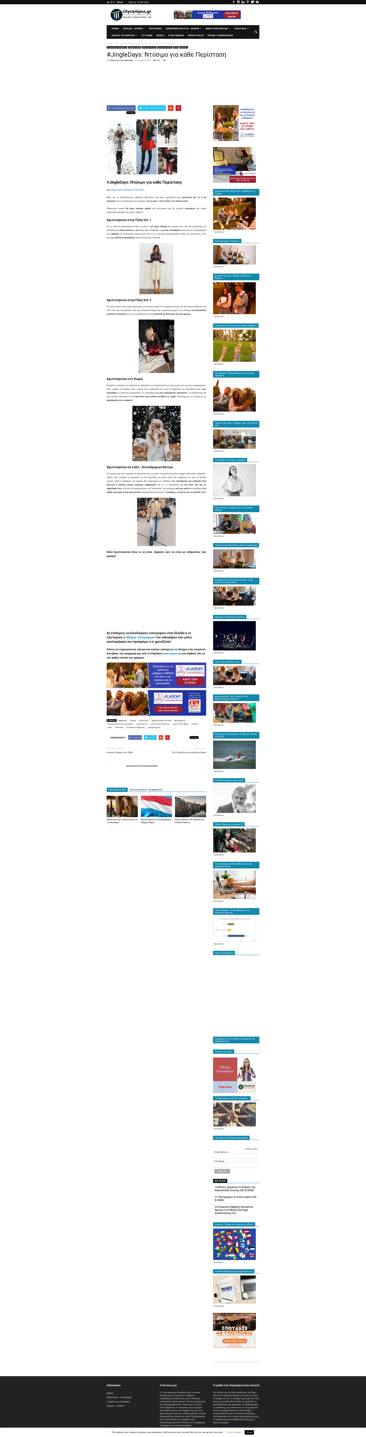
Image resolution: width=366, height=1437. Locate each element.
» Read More (218, 232)
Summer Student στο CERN (120, 752)
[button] (255, 32)
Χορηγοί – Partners (116, 1405)
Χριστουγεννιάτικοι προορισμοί (120, 724)
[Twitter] (252, 2)
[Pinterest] (248, 2)
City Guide (146, 35)
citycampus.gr (172, 653)
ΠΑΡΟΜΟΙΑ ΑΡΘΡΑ (117, 790)
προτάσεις (119, 727)
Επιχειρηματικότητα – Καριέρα (182, 28)
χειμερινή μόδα (154, 727)
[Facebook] (233, 2)
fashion (133, 720)
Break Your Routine (217, 28)
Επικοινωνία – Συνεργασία (119, 1397)
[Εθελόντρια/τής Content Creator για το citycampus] (122, 806)
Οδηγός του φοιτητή (123, 35)
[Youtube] (257, 2)
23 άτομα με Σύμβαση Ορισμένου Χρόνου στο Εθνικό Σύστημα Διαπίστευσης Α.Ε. (234, 1210)
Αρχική (115, 28)
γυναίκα (195, 724)
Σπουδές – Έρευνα (132, 28)
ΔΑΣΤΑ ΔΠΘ (220, 1181)
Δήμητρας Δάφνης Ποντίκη (127, 189)
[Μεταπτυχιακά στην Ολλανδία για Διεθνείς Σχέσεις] (190, 806)
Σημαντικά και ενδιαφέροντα (117, 47)
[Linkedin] (243, 2)
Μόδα (176, 47)
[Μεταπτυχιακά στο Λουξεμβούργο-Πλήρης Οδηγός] (156, 806)
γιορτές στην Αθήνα (180, 724)
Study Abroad (176, 35)
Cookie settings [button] (234, 1432)
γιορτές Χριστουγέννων (160, 724)
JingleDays (123, 720)
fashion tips (143, 720)
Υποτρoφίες (155, 28)
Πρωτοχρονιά (179, 720)
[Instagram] (238, 2)
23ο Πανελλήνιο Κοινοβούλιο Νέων (189, 752)
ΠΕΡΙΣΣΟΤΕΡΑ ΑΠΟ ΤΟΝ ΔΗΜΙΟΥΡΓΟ (146, 790)
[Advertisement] (183, 84)
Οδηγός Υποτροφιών (140, 637)
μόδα (110, 727)
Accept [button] (249, 1432)
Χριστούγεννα (142, 724)
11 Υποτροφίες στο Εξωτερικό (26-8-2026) (236, 1198)
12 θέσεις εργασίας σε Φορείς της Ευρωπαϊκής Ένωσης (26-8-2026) (235, 1189)
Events (160, 35)
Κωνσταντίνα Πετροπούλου (121, 60)
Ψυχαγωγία (183, 47)
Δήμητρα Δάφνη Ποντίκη (161, 720)
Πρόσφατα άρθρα (134, 47)
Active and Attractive (165, 47)
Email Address (221, 1152)
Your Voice (240, 28)
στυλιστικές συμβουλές (136, 727)
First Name (219, 1161)
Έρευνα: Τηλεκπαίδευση (220, 35)
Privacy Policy (196, 35)
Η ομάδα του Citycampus (118, 1401)
